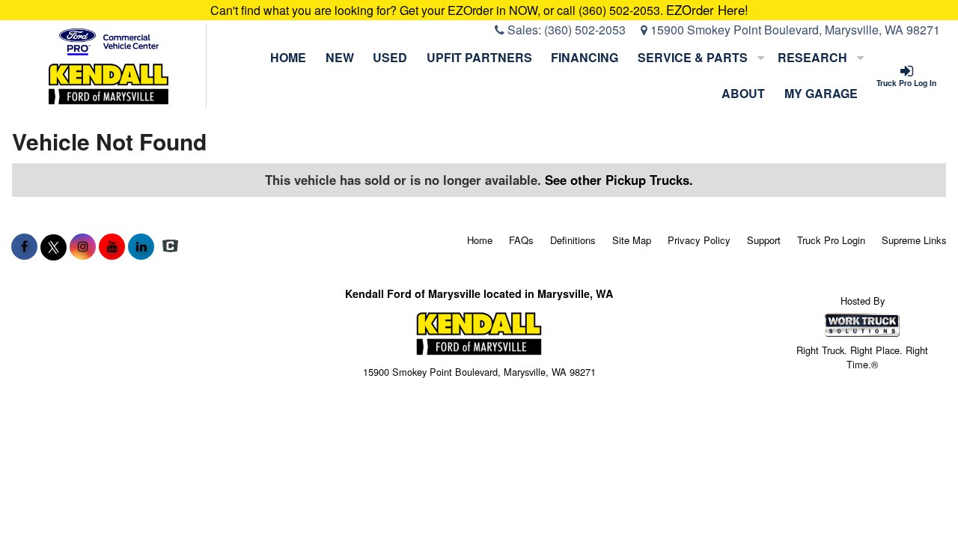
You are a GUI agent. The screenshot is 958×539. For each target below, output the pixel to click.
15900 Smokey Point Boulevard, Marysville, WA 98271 (793, 29)
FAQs (521, 240)
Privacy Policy (699, 240)
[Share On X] (53, 246)
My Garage (821, 93)
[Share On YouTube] (112, 246)
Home (288, 57)
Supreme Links (914, 240)
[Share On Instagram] (83, 246)
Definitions (573, 240)
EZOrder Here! (707, 10)
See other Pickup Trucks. (619, 180)
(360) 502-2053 (585, 29)
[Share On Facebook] (24, 246)
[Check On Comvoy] (170, 246)
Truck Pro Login (831, 240)
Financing (584, 57)
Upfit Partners (479, 57)
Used (390, 57)
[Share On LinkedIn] (141, 246)
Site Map (631, 240)
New (340, 57)
